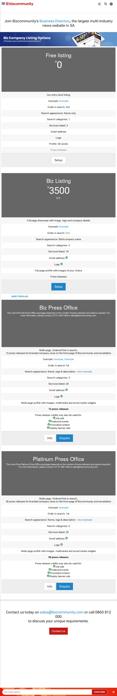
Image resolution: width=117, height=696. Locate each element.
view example (84, 371)
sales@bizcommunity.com (83, 315)
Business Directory (54, 21)
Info (49, 438)
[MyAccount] (111, 4)
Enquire (64, 438)
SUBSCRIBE (99, 692)
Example (63, 101)
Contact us (58, 631)
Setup (59, 160)
